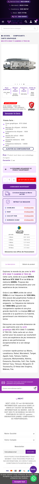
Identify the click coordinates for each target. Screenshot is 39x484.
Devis (33, 469)
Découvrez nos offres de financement (19, 252)
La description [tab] (10, 264)
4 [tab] (22, 84)
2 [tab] (17, 84)
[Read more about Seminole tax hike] (34, 388)
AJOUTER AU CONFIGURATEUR (18, 149)
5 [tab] (24, 84)
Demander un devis (12, 114)
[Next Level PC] (15, 21)
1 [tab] (15, 84)
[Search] (35, 28)
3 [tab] (19, 84)
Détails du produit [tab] (29, 264)
